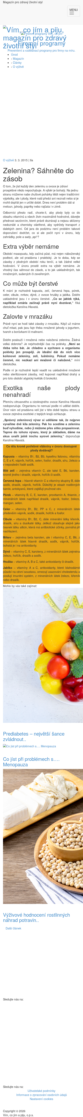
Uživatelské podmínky (41, 1091)
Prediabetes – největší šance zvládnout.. (33, 736)
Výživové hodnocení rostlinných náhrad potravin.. (36, 917)
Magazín (18, 58)
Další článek (13, 928)
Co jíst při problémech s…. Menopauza (31, 761)
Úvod (14, 54)
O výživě (18, 67)
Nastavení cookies (41, 1099)
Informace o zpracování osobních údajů (41, 1095)
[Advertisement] (41, 114)
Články (17, 63)
